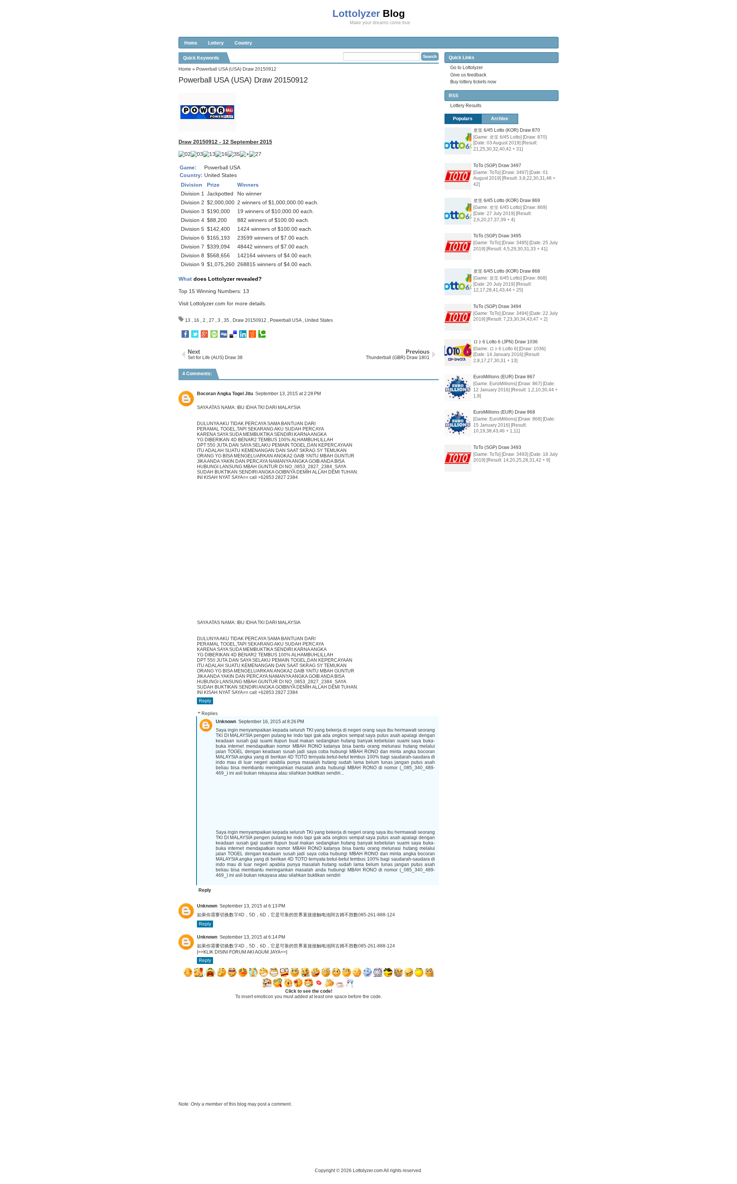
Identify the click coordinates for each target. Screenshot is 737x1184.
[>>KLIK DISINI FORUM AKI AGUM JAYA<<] (242, 952)
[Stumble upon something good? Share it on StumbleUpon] (214, 334)
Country (243, 43)
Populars (463, 118)
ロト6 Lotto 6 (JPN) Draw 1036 (505, 341)
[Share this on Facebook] (185, 334)
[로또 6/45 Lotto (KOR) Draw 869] (458, 211)
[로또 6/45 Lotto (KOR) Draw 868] (458, 281)
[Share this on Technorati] (262, 334)
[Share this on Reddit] (252, 334)
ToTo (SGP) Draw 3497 (497, 165)
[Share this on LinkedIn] (242, 334)
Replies (210, 713)
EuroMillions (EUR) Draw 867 (504, 376)
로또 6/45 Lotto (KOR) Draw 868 (506, 271)
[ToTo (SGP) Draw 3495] (458, 246)
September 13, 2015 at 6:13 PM (252, 906)
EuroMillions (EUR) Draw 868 (504, 412)
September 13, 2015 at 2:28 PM (288, 393)
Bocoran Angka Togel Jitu (225, 393)
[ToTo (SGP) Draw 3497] (458, 176)
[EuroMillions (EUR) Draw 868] (458, 422)
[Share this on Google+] (204, 334)
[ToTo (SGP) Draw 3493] (458, 458)
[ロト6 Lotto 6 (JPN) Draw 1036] (458, 352)
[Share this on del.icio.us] (233, 334)
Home (190, 43)
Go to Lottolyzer (466, 67)
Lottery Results (465, 105)
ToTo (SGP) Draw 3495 (497, 235)
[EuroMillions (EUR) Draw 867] (458, 387)
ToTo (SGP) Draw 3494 (497, 306)
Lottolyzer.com (207, 303)
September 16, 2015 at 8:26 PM (271, 721)
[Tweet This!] (194, 334)
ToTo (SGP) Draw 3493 (497, 447)
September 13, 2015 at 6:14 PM (252, 937)
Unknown (226, 721)
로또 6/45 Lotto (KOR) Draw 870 (506, 130)
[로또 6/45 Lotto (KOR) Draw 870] (458, 141)
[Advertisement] (318, 1149)
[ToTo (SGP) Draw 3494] (458, 317)
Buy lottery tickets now (473, 81)
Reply (205, 701)
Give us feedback (468, 75)
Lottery (216, 43)
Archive (499, 118)
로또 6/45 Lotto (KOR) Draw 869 (506, 200)
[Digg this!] (223, 334)
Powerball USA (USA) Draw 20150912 (243, 80)
